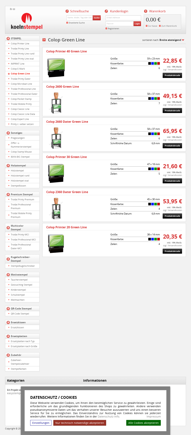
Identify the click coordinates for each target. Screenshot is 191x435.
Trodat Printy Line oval (22, 58)
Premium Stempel (22, 194)
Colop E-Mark (18, 68)
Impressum (154, 416)
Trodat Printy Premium (22, 199)
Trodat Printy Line (20, 48)
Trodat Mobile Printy (21, 103)
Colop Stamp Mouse (21, 151)
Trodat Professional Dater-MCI (21, 246)
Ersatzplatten (19, 336)
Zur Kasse (152, 25)
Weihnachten (17, 299)
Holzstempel (18, 165)
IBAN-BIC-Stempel (20, 156)
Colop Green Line (20, 73)
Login (137, 23)
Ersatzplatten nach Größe (24, 346)
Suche (97, 17)
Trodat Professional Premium (21, 206)
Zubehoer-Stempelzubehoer (20, 362)
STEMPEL (16, 38)
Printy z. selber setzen (22, 124)
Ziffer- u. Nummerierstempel (21, 144)
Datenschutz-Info (108, 416)
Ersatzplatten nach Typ (23, 341)
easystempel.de (17, 393)
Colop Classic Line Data (23, 113)
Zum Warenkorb (169, 25)
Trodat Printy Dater (21, 78)
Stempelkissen (18, 185)
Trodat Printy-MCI (20, 234)
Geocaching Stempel (21, 284)
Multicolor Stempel (17, 227)
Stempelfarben (18, 368)
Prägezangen (18, 137)
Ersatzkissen (18, 322)
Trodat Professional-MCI (23, 239)
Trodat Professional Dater (24, 93)
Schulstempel (18, 294)
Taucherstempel (19, 279)
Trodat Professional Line (23, 88)
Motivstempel (19, 274)
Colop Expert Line (20, 119)
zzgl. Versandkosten (172, 69)
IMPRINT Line (17, 63)
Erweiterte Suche (77, 22)
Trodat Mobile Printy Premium (21, 215)
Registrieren (113, 28)
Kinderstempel (18, 289)
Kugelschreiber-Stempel (20, 258)
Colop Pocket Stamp (21, 98)
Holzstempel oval (20, 180)
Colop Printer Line (20, 43)
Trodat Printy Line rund (22, 53)
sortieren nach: (161, 40)
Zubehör (16, 355)
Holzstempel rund (20, 175)
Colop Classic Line (20, 108)
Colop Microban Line (21, 83)
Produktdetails (172, 75)
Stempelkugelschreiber (23, 265)
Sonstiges (16, 132)
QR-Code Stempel (21, 308)
